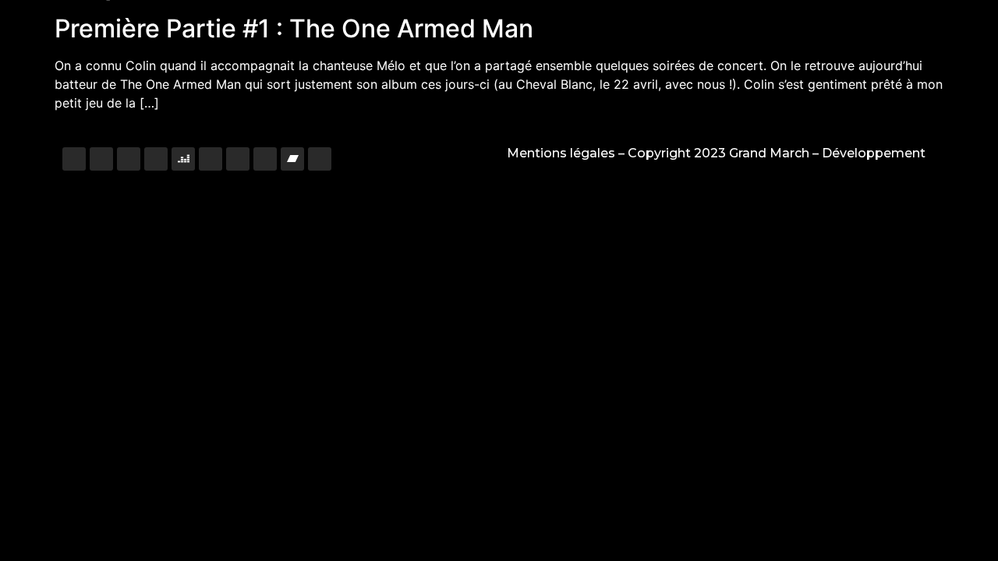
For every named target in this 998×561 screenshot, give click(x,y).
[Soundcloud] (265, 159)
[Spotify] (210, 159)
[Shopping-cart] (319, 159)
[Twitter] (128, 159)
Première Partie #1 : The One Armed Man (294, 28)
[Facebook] (101, 159)
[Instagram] (74, 159)
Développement (873, 153)
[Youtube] (156, 159)
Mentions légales (561, 153)
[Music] (238, 159)
